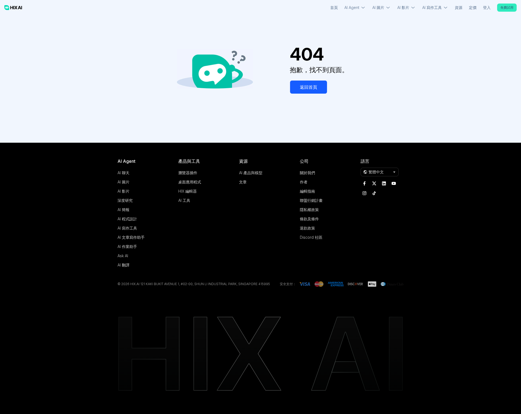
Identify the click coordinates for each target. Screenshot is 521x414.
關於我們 (307, 172)
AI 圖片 (123, 182)
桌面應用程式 (189, 182)
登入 (487, 7)
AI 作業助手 (127, 246)
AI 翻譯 (123, 265)
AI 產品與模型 (250, 172)
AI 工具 (184, 200)
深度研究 (125, 200)
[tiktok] (374, 193)
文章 (243, 182)
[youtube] (393, 183)
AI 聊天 (123, 172)
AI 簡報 (123, 209)
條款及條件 (309, 218)
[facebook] (364, 183)
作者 (303, 182)
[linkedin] (384, 183)
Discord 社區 (311, 237)
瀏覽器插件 (187, 172)
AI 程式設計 (127, 218)
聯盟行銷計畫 (311, 200)
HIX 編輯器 (187, 191)
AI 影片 (123, 191)
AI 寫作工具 (127, 228)
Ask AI (122, 255)
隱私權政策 (309, 209)
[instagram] (364, 193)
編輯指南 (307, 191)
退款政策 (307, 228)
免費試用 (506, 7)
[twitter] (374, 183)
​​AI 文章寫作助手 (131, 237)
